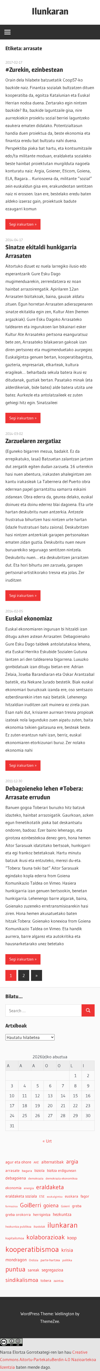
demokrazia (35, 1178)
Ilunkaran (50, 11)
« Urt (47, 1141)
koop (72, 1238)
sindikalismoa (21, 1280)
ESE (42, 1196)
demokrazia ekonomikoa (61, 1178)
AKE (36, 1162)
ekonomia (13, 1187)
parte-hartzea (50, 1260)
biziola (39, 1170)
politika (67, 1260)
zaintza (59, 1281)
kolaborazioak (45, 1237)
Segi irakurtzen (21, 224)
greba (77, 1205)
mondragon (16, 1260)
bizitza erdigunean (61, 1170)
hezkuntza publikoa (18, 1226)
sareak (33, 1269)
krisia (67, 1250)
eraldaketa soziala (21, 1196)
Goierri (65, 1206)
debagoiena (15, 1178)
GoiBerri (30, 1205)
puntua (15, 1269)
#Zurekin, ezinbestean (34, 69)
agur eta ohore (18, 1161)
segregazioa (52, 1269)
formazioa (11, 1206)
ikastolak (39, 1226)
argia (72, 1161)
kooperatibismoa (32, 1249)
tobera (46, 1280)
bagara (27, 1171)
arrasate (12, 1170)
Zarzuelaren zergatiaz (33, 441)
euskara (71, 1196)
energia (29, 1188)
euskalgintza (55, 1196)
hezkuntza (62, 1214)
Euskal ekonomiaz (28, 618)
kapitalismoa (14, 1238)
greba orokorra (18, 1214)
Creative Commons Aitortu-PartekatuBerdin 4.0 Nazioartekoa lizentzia (48, 1359)
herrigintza (42, 1214)
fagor (85, 1196)
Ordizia (33, 1260)
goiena (51, 1205)
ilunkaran (62, 1225)
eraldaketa (50, 1187)
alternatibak (52, 1161)
